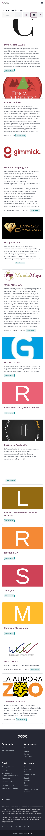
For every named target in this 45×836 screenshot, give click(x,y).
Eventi (26, 778)
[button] (42, 3)
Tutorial (4, 748)
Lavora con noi (29, 774)
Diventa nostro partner (10, 788)
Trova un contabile (8, 782)
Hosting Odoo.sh (8, 767)
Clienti (26, 785)
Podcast (27, 780)
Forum (4, 753)
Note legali (28, 789)
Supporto (5, 770)
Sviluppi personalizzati (10, 775)
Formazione (6, 778)
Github (26, 751)
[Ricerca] (18, 14)
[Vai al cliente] (22, 30)
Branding (27, 769)
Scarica (27, 748)
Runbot (26, 754)
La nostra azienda (30, 767)
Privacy (36, 789)
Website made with (20, 833)
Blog (25, 783)
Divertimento (9, 70)
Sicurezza (27, 792)
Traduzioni (28, 756)
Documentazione (8, 750)
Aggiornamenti (7, 773)
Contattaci (28, 772)
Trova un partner (8, 785)
